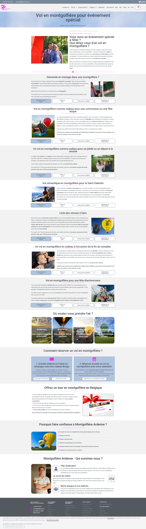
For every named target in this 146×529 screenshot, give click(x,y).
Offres (72, 7)
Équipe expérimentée (66, 439)
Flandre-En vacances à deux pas (83, 333)
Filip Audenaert (68, 465)
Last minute (110, 7)
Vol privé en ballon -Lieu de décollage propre (104, 333)
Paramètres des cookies (53, 520)
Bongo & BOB (82, 7)
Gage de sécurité (65, 435)
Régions (92, 7)
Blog (124, 7)
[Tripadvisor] (144, 2)
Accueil (62, 25)
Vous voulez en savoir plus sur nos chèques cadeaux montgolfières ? (56, 412)
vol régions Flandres (51, 502)
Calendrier (100, 7)
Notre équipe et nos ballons (74, 486)
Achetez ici (65, 7)
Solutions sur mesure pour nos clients (71, 450)
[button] (41, 378)
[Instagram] (142, 2)
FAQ (120, 7)
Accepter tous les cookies (14, 526)
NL (128, 7)
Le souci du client (61, 476)
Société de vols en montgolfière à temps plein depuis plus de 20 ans (80, 432)
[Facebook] (140, 2)
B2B (116, 7)
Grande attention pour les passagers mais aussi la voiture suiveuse (79, 446)
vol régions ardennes (68, 502)
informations (110, 518)
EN (132, 7)
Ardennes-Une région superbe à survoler (42, 333)
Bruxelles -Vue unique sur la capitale (62, 333)
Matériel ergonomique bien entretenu (71, 443)
